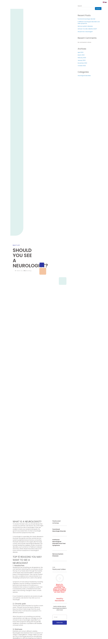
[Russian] (106, 2)
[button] (16, 245)
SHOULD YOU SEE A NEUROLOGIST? (87, 29)
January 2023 (81, 60)
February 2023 (82, 57)
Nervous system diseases (57, 555)
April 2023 (80, 52)
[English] (104, 2)
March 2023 (81, 55)
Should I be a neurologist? (85, 31)
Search (80, 6)
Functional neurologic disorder (59, 530)
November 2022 (82, 63)
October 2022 (82, 65)
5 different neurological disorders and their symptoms (59, 542)
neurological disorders (84, 75)
